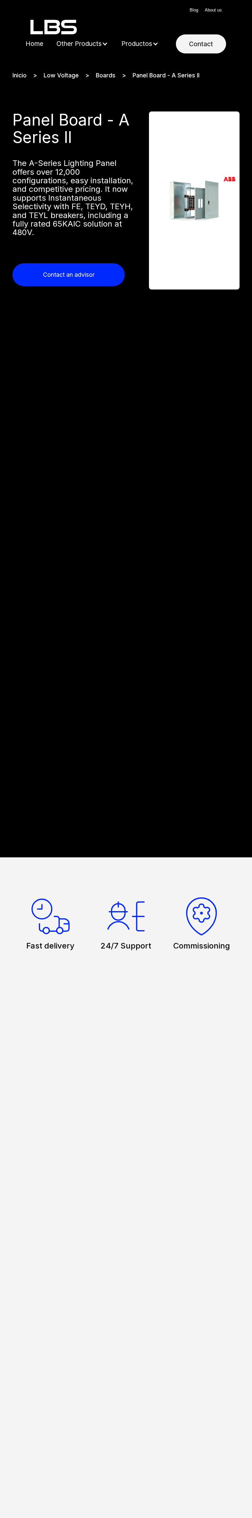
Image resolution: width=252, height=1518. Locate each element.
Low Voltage (61, 75)
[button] (82, 43)
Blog (194, 10)
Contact (201, 44)
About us (213, 10)
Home (34, 44)
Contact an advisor (68, 274)
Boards (106, 75)
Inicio (19, 75)
